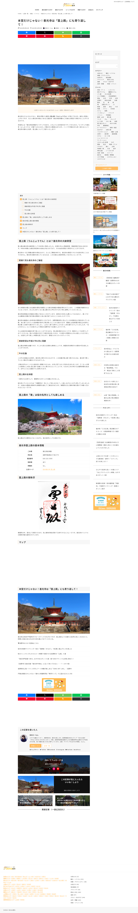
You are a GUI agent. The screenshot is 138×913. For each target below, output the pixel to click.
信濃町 (13, 878)
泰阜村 (52, 896)
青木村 (19, 884)
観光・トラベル (61, 28)
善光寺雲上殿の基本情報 (31, 221)
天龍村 (41, 896)
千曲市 (46, 878)
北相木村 (54, 880)
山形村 (31, 888)
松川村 (38, 886)
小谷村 (28, 886)
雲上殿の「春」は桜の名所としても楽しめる (37, 217)
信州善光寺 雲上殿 (49, 469)
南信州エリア (7, 896)
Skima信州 (12, 910)
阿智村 (20, 896)
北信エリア (6, 876)
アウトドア (74, 889)
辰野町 (32, 894)
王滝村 (29, 890)
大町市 (17, 886)
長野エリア (6, 878)
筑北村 (46, 888)
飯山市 (25, 876)
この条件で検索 (106, 168)
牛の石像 (28, 210)
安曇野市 (19, 888)
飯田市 (15, 896)
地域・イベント (75, 902)
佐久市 (27, 880)
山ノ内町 (31, 876)
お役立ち (73, 884)
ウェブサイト (35, 749)
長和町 (29, 884)
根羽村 (15, 898)
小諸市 (32, 880)
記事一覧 (47, 746)
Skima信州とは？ (119, 1)
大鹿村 (36, 896)
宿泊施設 (73, 887)
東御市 (24, 884)
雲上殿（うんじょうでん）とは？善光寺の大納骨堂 (40, 199)
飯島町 (54, 894)
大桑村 (34, 890)
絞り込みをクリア (101, 165)
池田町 (33, 886)
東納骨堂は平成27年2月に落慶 (35, 206)
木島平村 (37, 876)
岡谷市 (25, 892)
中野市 (44, 876)
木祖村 (24, 890)
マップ (25, 228)
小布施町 (24, 878)
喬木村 (57, 896)
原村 (30, 892)
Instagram (61, 749)
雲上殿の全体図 (30, 214)
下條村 (46, 896)
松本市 (13, 888)
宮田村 (27, 894)
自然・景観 (74, 900)
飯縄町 (19, 878)
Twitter (43, 749)
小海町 (42, 880)
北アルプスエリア (8, 886)
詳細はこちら (35, 746)
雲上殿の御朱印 (28, 224)
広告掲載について (130, 1)
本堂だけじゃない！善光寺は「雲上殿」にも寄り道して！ (42, 232)
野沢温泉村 (18, 876)
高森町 (25, 896)
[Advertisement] (66, 51)
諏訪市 (13, 892)
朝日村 (36, 888)
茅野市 (34, 892)
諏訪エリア (6, 892)
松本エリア (6, 888)
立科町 (37, 880)
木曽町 (13, 890)
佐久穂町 (61, 880)
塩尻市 (25, 888)
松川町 (31, 896)
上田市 (13, 884)
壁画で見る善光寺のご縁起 (33, 203)
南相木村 (48, 880)
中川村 (37, 894)
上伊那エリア (7, 894)
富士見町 (40, 892)
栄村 (12, 876)
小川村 (52, 878)
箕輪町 (49, 894)
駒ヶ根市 (20, 894)
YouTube (70, 749)
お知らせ (73, 876)
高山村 (31, 878)
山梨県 (17, 900)
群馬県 (23, 900)
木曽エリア (6, 890)
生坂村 (41, 888)
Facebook (52, 749)
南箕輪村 (43, 894)
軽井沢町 (14, 880)
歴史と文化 (72, 28)
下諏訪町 (19, 892)
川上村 (9, 882)
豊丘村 (62, 896)
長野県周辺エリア (8, 900)
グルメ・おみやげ (76, 897)
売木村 (9, 898)
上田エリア (6, 884)
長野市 (41, 878)
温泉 (72, 895)
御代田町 (20, 880)
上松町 (19, 890)
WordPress (77, 749)
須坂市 (36, 878)
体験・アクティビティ (77, 882)
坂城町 (57, 878)
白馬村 (23, 886)
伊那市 (15, 894)
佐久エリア (6, 880)
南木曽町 (40, 890)
